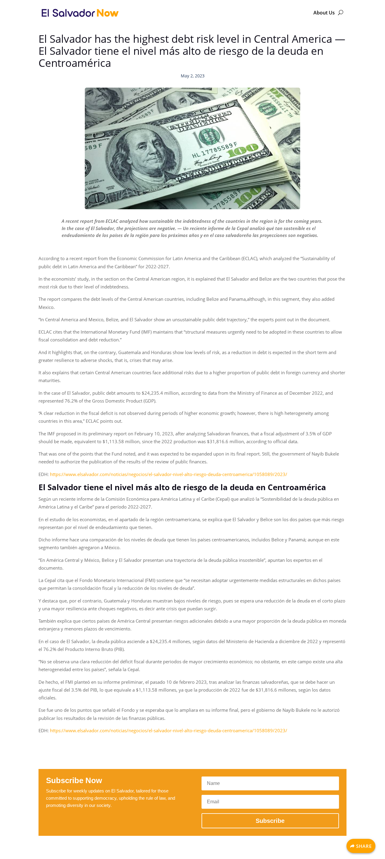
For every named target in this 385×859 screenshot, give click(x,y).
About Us (324, 12)
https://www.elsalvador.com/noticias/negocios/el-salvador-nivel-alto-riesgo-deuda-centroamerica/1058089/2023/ (168, 474)
